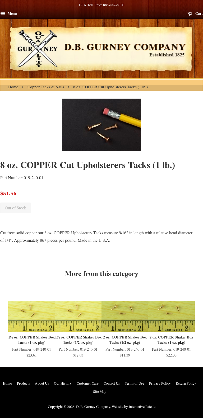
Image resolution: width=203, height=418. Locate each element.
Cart (198, 13)
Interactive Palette (142, 406)
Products (23, 383)
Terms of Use (134, 383)
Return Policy (186, 383)
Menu (12, 13)
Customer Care (88, 383)
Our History (63, 383)
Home (13, 86)
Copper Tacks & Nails (45, 86)
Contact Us (112, 383)
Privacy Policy (160, 383)
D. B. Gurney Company (93, 406)
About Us (42, 383)
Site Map (99, 391)
